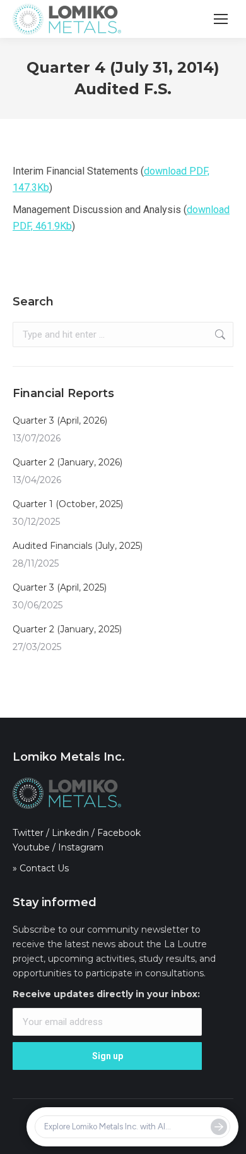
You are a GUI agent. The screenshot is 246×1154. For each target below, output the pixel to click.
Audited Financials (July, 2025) (78, 545)
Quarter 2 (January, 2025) (67, 629)
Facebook (119, 832)
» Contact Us (41, 868)
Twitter (28, 832)
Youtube (31, 847)
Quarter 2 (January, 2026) (67, 462)
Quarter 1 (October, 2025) (68, 504)
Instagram (80, 847)
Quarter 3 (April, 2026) (60, 420)
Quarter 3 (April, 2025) (60, 587)
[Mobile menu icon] (220, 19)
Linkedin (70, 832)
